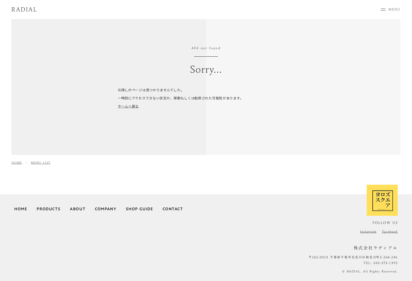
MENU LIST (41, 163)
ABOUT (77, 209)
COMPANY (105, 209)
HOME (16, 163)
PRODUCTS (48, 209)
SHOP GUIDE (139, 209)
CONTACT (173, 209)
